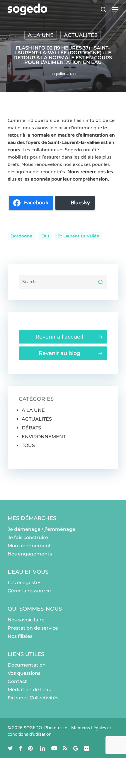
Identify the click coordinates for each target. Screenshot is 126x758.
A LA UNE (41, 35)
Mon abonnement (29, 545)
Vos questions (24, 673)
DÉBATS (31, 428)
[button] (115, 9)
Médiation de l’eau (30, 689)
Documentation (27, 665)
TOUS (28, 445)
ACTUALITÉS (81, 35)
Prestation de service (33, 628)
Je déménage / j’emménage (41, 529)
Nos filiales (20, 636)
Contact (17, 681)
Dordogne (22, 236)
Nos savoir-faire (26, 620)
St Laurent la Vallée (78, 236)
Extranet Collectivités (33, 698)
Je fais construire (28, 537)
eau (45, 236)
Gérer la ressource (29, 591)
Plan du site (55, 727)
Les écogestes (24, 582)
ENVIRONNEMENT (44, 436)
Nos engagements (30, 554)
